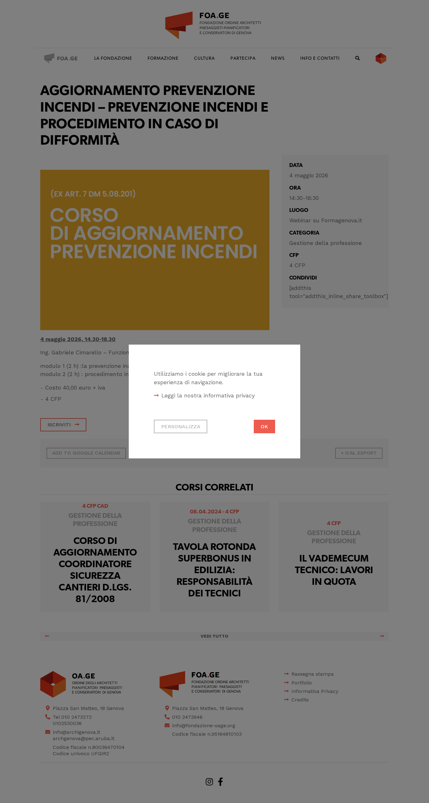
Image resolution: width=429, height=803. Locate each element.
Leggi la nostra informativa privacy (208, 395)
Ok (264, 426)
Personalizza (180, 426)
